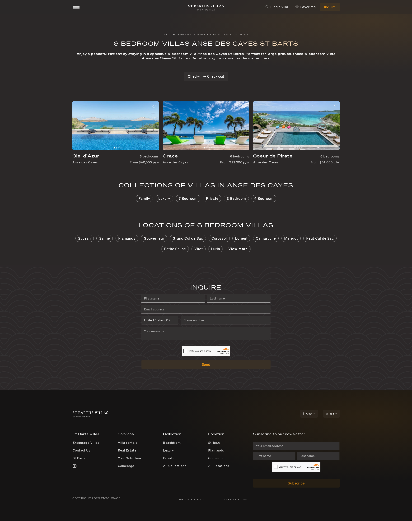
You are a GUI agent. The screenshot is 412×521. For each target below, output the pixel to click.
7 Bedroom (188, 198)
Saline (104, 238)
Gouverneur (154, 238)
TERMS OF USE (235, 499)
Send (206, 364)
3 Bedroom (236, 198)
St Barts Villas (178, 34)
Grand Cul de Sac (188, 238)
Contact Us (81, 450)
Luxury (164, 198)
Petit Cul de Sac (320, 238)
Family (144, 198)
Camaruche (266, 238)
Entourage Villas (86, 443)
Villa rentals (128, 443)
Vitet (198, 249)
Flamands (127, 238)
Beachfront (172, 443)
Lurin (215, 249)
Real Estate (127, 450)
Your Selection (129, 458)
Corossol (219, 238)
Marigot (291, 238)
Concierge (126, 466)
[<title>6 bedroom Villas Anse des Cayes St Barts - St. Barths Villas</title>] (90, 413)
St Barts (79, 458)
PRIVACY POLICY (192, 499)
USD (307, 413)
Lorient (241, 238)
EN (332, 413)
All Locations (218, 466)
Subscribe (296, 483)
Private (212, 198)
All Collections (174, 466)
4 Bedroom (263, 198)
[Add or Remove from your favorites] (154, 106)
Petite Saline (175, 249)
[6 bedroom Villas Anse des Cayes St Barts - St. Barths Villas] (206, 7)
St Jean (84, 238)
